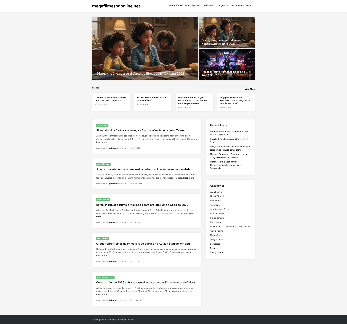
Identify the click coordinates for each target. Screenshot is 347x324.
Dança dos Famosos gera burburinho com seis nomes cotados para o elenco (192, 100)
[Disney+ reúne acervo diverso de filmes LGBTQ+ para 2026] (145, 48)
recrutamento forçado (242, 5)
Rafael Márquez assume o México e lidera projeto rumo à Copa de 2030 (142, 204)
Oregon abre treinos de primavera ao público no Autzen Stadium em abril (143, 243)
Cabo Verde (215, 222)
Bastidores (215, 244)
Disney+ (214, 248)
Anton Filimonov (103, 164)
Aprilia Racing (216, 231)
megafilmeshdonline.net (116, 6)
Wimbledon (209, 5)
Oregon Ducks (102, 238)
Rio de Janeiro (217, 218)
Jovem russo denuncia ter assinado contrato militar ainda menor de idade (143, 169)
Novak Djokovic (193, 5)
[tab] (95, 87)
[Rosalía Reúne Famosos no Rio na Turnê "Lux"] (227, 64)
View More (250, 89)
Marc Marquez (217, 213)
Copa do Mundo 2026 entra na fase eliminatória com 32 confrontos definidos (145, 282)
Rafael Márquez (103, 200)
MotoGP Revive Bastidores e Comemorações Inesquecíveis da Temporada (226, 165)
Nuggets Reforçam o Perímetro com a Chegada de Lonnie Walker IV (235, 100)
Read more (101, 142)
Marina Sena (216, 235)
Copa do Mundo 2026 (105, 277)
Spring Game (216, 252)
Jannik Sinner (175, 5)
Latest (95, 87)
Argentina (223, 5)
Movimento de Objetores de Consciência (230, 226)
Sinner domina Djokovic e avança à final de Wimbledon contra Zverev (140, 130)
